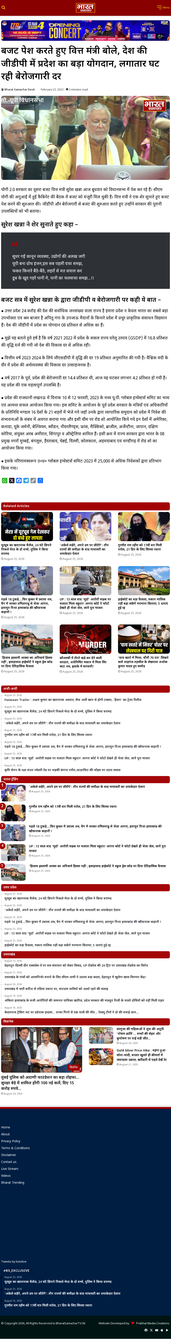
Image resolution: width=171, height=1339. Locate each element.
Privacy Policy (10, 1142)
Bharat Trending (12, 1183)
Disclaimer (8, 1155)
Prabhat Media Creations (151, 1323)
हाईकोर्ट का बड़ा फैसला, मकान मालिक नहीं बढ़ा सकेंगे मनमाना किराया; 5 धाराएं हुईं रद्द (143, 604)
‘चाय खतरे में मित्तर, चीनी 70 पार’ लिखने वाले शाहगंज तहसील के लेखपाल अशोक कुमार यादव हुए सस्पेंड (143, 662)
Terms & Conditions (15, 1148)
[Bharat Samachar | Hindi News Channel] (85, 8)
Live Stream (9, 1169)
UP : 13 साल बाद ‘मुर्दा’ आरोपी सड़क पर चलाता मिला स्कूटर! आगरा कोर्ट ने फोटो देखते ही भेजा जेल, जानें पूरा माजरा (85, 604)
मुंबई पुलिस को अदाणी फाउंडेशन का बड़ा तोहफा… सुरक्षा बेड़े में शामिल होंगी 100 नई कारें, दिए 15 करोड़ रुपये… (40, 1083)
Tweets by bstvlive (13, 1262)
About (5, 1135)
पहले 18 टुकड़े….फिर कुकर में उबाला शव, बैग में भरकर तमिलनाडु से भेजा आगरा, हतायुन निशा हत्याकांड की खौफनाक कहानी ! (26, 606)
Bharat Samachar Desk (19, 90)
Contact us (8, 1162)
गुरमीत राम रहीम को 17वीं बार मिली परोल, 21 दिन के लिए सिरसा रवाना (140, 547)
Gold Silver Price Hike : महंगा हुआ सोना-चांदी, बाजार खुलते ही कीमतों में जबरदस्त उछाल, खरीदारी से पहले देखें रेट (142, 1055)
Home (5, 1128)
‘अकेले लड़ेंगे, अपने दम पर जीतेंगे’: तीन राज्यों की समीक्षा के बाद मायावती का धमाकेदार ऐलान (84, 549)
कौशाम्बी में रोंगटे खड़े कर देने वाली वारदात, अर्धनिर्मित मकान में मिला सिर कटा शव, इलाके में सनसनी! (83, 662)
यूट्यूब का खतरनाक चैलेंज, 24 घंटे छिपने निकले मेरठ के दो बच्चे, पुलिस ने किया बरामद (26, 549)
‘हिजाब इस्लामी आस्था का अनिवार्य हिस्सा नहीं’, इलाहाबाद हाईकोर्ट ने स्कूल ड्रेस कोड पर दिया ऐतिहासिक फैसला (26, 662)
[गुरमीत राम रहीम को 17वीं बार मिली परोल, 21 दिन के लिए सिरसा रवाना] (144, 526)
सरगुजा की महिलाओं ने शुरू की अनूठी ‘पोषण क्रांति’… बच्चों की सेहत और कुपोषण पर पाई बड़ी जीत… (140, 1034)
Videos (6, 1176)
